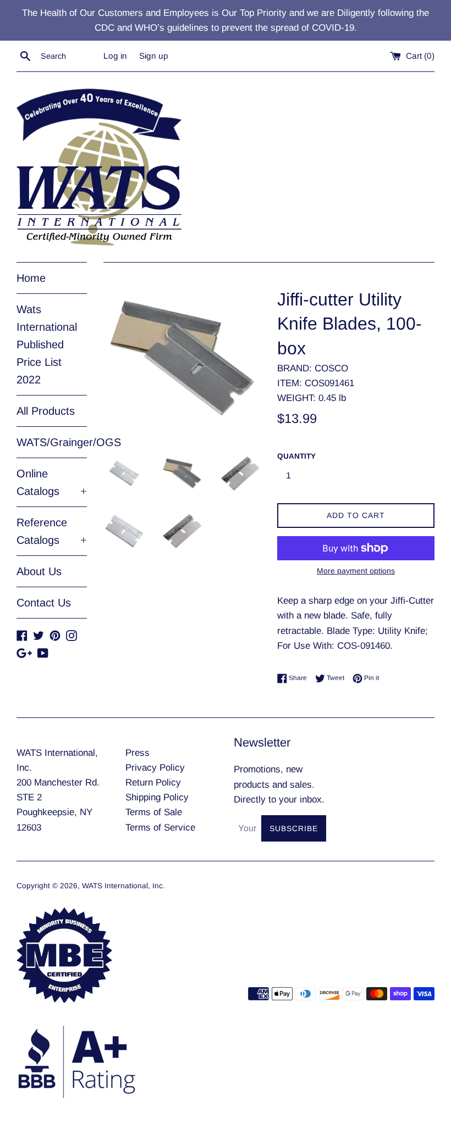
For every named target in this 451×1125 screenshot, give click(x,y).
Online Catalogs (51, 482)
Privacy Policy (155, 767)
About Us (39, 571)
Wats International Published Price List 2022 (46, 344)
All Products (45, 411)
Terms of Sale (153, 812)
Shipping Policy (157, 797)
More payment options (356, 570)
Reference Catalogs (51, 531)
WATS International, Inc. (123, 886)
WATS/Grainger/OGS (51, 442)
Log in (115, 55)
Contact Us (43, 603)
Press (137, 753)
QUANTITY (296, 456)
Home (31, 278)
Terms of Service (160, 827)
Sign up (153, 55)
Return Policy (153, 782)
